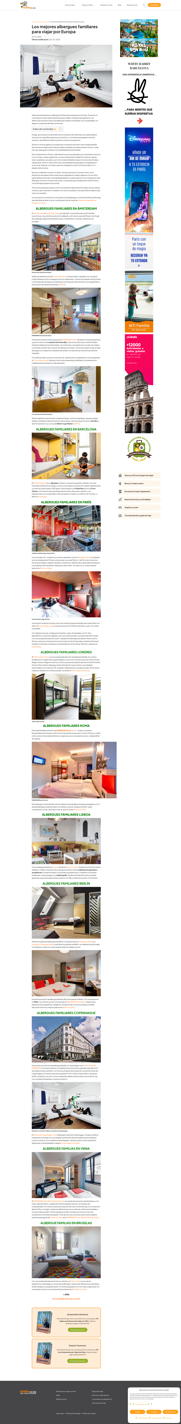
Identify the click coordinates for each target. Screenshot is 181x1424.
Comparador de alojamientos (102, 1399)
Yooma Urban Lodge (46, 626)
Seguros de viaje (97, 1391)
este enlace (36, 647)
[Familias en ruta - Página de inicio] (28, 8)
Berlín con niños (69, 1007)
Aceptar (137, 1412)
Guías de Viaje (69, 5)
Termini (74, 730)
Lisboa (55, 867)
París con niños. (46, 568)
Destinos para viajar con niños (66, 1391)
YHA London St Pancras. (80, 670)
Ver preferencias (170, 1412)
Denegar (154, 1412)
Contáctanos (154, 5)
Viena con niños (56, 1217)
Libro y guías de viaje (99, 1403)
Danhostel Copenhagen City (44, 1135)
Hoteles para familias (42, 22)
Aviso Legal (169, 1418)
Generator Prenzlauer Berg (42, 944)
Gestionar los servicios (141, 1404)
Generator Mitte (85, 941)
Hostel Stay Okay (52, 213)
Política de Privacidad (157, 1418)
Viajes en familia (87, 5)
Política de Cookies (143, 1418)
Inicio (33, 22)
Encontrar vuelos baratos (100, 1395)
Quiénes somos (132, 5)
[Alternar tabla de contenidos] (59, 129)
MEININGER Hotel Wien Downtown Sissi (49, 1201)
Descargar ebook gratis (77, 1330)
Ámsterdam (38, 213)
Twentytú (42, 496)
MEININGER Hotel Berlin (76, 1002)
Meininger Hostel (84, 557)
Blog (119, 5)
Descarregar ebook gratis (78, 1361)
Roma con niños (80, 809)
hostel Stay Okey (59, 276)
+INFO (62, 284)
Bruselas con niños (79, 1289)
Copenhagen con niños (70, 1143)
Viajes (58, 1395)
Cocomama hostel (40, 360)
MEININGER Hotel (69, 340)
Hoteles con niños (106, 5)
